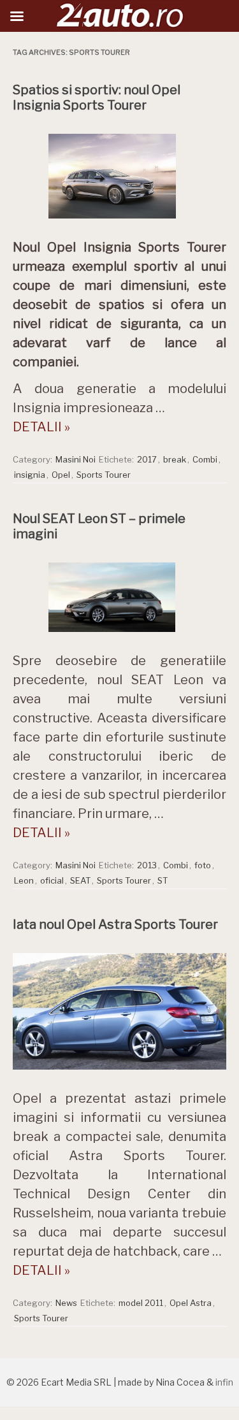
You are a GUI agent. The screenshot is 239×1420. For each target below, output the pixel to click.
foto (202, 865)
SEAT (80, 880)
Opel (61, 475)
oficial (52, 880)
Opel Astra (191, 1303)
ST (162, 880)
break (174, 459)
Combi (204, 459)
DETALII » (41, 426)
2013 (147, 865)
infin (224, 1382)
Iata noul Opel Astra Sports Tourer (115, 924)
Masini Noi (75, 459)
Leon (24, 880)
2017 (147, 459)
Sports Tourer (103, 475)
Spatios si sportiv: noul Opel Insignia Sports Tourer (96, 97)
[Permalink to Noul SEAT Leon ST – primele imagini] (119, 635)
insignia (29, 475)
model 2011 (141, 1303)
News (66, 1303)
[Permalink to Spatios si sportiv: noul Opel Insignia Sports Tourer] (119, 221)
